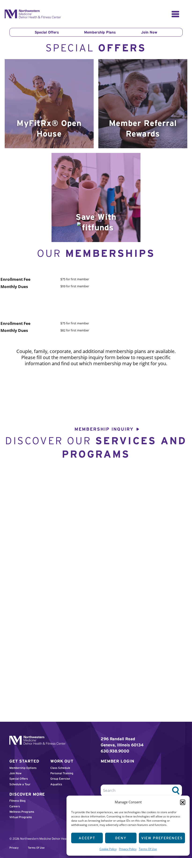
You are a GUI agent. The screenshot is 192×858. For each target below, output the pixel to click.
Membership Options (23, 767)
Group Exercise (60, 778)
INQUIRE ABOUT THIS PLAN (56, 298)
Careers (14, 806)
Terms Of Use (148, 849)
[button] (182, 802)
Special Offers (47, 32)
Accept (87, 838)
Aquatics (56, 784)
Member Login (117, 761)
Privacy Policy (128, 849)
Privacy (13, 847)
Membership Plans (100, 32)
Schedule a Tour (19, 784)
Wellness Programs (21, 811)
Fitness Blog (17, 800)
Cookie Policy (108, 849)
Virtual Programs (20, 817)
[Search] (175, 790)
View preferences (162, 838)
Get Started (24, 761)
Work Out (62, 761)
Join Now (149, 32)
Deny (120, 838)
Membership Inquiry (104, 429)
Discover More (27, 794)
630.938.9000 (115, 751)
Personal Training (61, 773)
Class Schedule (60, 767)
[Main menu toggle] (175, 14)
